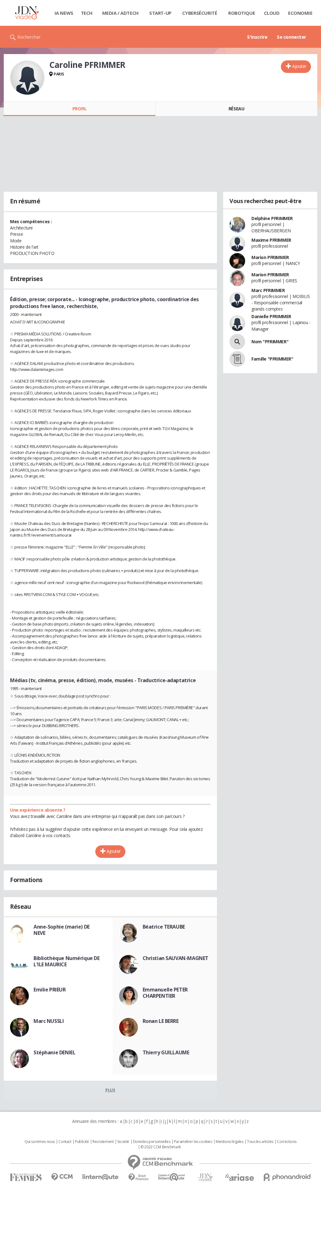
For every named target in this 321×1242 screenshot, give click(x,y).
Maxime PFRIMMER (271, 240)
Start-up (160, 13)
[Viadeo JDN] (205, 1177)
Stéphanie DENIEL (54, 1052)
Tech (86, 13)
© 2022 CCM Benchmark (160, 1147)
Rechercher (29, 37)
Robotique (241, 13)
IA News (64, 13)
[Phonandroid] (287, 1177)
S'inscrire (257, 37)
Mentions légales (229, 1142)
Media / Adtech (120, 13)
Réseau (236, 109)
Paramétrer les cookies (193, 1142)
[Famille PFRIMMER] (237, 359)
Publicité (82, 1142)
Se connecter (291, 37)
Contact (64, 1142)
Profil (79, 109)
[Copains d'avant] (172, 1177)
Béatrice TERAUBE (164, 926)
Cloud (272, 13)
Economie (300, 13)
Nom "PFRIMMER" (269, 342)
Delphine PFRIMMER (272, 218)
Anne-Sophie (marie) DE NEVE (62, 929)
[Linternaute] (100, 1177)
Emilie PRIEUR (50, 989)
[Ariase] (239, 1177)
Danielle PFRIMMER (271, 316)
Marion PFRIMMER (270, 257)
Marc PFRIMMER (268, 290)
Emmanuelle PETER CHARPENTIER (165, 992)
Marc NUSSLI (49, 1021)
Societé (123, 1142)
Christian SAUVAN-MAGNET (175, 958)
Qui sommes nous (39, 1142)
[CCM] (62, 1177)
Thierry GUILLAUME (166, 1052)
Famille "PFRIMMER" (272, 359)
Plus (110, 1090)
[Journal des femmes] (26, 1177)
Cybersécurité (199, 13)
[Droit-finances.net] (138, 1177)
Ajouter (299, 66)
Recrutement (102, 1142)
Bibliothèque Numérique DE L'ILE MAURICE (67, 961)
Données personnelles (152, 1142)
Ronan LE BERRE (161, 1021)
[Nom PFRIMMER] (237, 342)
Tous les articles (260, 1142)
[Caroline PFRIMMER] (27, 77)
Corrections (286, 1142)
